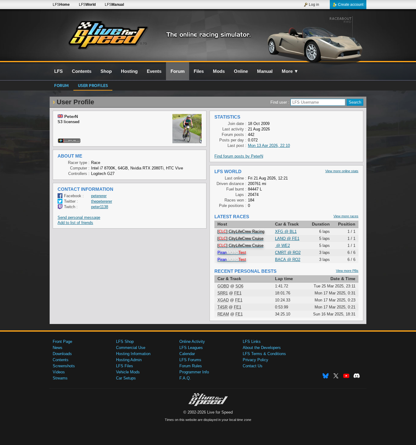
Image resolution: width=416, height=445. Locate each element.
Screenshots (64, 366)
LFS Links (252, 341)
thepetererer (101, 201)
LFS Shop (125, 341)
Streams (60, 378)
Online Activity (192, 341)
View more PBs (347, 270)
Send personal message (79, 217)
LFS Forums (190, 360)
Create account (350, 4)
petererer (99, 196)
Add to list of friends (75, 222)
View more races (345, 216)
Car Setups (126, 378)
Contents (61, 360)
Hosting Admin (129, 360)
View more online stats (341, 171)
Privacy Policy (255, 360)
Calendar (187, 353)
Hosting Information (133, 353)
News (57, 347)
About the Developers (262, 347)
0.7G (143, 43)
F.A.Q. (185, 378)
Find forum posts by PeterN (238, 156)
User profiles (93, 85)
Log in (314, 4)
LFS (61, 4)
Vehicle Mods (128, 372)
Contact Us (253, 366)
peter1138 (99, 207)
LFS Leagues (191, 347)
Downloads (62, 353)
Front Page (62, 341)
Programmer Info (194, 372)
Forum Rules (190, 366)
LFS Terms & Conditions (264, 353)
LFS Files (124, 366)
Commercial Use (130, 347)
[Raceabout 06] (314, 38)
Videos (59, 372)
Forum (61, 85)
